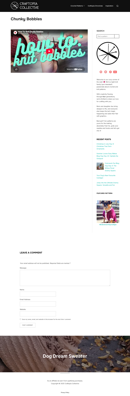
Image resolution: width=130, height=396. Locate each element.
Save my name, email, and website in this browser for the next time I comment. (46, 319)
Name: (22, 290)
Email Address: (25, 299)
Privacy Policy (65, 392)
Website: (23, 309)
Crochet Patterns (77, 6)
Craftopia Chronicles (95, 6)
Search (100, 31)
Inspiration (109, 6)
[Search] (116, 36)
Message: (23, 268)
